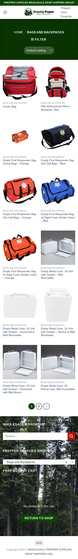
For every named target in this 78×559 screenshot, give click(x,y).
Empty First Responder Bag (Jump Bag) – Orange (19, 162)
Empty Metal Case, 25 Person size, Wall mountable (58, 387)
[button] (5, 12)
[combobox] (39, 462)
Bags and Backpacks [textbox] (37, 462)
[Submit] (71, 436)
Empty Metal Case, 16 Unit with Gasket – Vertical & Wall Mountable (58, 332)
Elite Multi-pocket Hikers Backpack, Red (55, 108)
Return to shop (39, 518)
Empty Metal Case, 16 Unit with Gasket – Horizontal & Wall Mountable (19, 332)
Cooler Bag (9, 106)
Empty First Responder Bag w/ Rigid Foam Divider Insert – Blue (58, 217)
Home (18, 32)
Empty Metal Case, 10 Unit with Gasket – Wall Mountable (57, 274)
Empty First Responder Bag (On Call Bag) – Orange (19, 216)
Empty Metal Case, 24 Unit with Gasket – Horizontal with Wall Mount (19, 389)
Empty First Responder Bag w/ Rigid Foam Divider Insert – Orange (20, 274)
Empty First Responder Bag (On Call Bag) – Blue (57, 162)
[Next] (46, 406)
